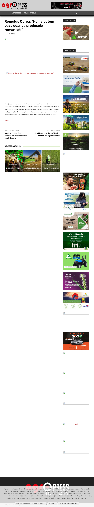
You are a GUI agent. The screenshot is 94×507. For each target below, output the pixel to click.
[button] (76, 13)
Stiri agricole (13, 165)
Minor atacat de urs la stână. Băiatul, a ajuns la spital (13, 168)
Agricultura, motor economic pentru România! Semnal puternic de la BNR (32, 168)
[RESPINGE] (91, 496)
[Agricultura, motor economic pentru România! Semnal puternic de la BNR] (32, 161)
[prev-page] (6, 175)
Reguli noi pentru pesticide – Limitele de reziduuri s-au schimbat (51, 168)
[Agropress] (14, 5)
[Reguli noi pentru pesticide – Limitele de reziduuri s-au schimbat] (51, 161)
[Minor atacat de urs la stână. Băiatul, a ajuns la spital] (14, 161)
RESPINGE (52, 503)
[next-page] (9, 175)
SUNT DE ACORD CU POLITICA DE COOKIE (31, 503)
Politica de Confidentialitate (69, 503)
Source (7, 120)
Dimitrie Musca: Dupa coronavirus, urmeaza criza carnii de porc (16, 135)
